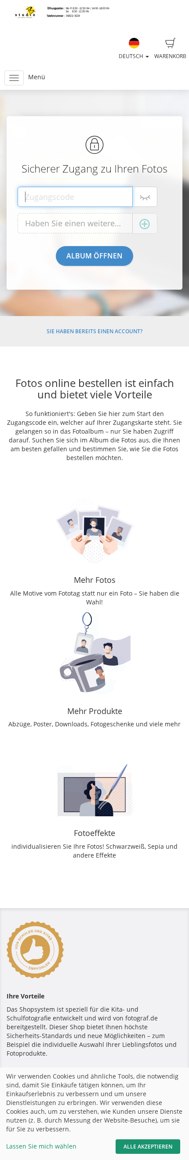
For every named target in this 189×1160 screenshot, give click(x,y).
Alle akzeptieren (148, 1146)
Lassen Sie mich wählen (41, 1146)
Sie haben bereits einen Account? (94, 331)
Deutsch (132, 56)
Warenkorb (170, 56)
